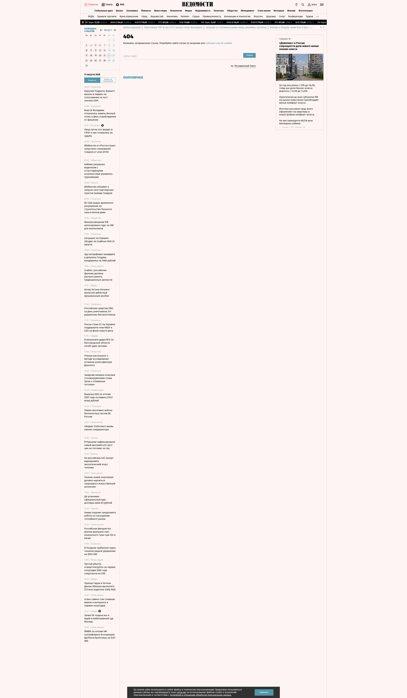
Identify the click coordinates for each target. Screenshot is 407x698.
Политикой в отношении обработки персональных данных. (200, 695)
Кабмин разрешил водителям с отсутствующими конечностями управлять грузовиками (98, 170)
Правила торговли (106, 16)
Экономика (132, 10)
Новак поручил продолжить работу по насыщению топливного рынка (100, 515)
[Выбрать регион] (296, 4)
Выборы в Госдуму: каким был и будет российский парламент (302, 27)
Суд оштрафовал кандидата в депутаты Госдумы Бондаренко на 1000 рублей (100, 257)
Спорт (282, 16)
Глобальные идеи (103, 10)
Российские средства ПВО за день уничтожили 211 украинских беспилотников (99, 311)
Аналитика (172, 16)
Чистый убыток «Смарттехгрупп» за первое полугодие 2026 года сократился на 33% (99, 568)
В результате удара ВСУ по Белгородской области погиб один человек (99, 342)
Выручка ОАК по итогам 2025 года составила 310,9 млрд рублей (98, 397)
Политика (219, 10)
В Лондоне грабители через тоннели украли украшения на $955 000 (100, 551)
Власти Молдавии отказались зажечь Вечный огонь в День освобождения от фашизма (100, 115)
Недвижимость (202, 10)
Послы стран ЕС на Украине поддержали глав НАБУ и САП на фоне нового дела (99, 327)
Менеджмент (247, 10)
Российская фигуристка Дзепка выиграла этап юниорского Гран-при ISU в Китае (99, 533)
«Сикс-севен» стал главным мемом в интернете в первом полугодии (99, 602)
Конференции (295, 16)
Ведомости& (157, 16)
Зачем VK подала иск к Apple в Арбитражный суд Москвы (98, 618)
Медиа (188, 10)
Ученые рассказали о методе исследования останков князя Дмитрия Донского (98, 360)
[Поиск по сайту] (302, 4)
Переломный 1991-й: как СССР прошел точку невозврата (173, 27)
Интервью (279, 10)
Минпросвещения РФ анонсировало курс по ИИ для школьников (99, 225)
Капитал (185, 16)
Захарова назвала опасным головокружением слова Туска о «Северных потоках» (99, 379)
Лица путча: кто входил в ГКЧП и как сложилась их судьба (98, 132)
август (108, 29)
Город (144, 16)
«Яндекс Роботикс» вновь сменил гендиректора (98, 428)
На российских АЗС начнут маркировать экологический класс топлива (99, 463)
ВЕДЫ (91, 16)
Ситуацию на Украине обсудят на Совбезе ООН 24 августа (99, 241)
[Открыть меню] (322, 4)
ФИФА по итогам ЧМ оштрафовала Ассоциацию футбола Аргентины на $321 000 (99, 636)
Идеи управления (129, 16)
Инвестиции (160, 10)
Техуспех (258, 16)
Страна (196, 16)
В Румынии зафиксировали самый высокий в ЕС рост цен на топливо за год (99, 445)
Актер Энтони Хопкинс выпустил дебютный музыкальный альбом (97, 292)
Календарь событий (90, 30)
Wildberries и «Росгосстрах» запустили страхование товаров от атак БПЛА (99, 148)
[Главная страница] (197, 4)
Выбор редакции (132, 27)
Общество (232, 10)
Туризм (309, 16)
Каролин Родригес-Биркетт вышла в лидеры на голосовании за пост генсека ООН (99, 96)
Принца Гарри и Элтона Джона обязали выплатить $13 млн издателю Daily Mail (99, 586)
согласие (181, 692)
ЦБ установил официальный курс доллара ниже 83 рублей (98, 499)
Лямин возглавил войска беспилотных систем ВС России (98, 413)
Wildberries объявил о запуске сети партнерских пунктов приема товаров (99, 190)
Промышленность (212, 16)
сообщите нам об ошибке (218, 43)
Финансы (146, 10)
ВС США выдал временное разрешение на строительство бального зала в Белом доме (98, 207)
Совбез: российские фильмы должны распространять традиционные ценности (98, 275)
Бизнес (119, 10)
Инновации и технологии (237, 16)
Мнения (291, 10)
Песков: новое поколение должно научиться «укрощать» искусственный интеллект (99, 482)
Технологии (176, 10)
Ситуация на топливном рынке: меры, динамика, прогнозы (236, 27)
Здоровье (271, 16)
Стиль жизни (264, 10)
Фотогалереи (306, 10)
